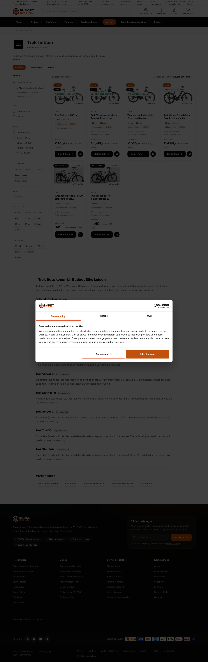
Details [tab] (104, 316)
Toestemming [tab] (58, 316)
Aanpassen (102, 354)
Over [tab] (149, 316)
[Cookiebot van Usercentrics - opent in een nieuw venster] (156, 305)
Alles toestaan (147, 354)
